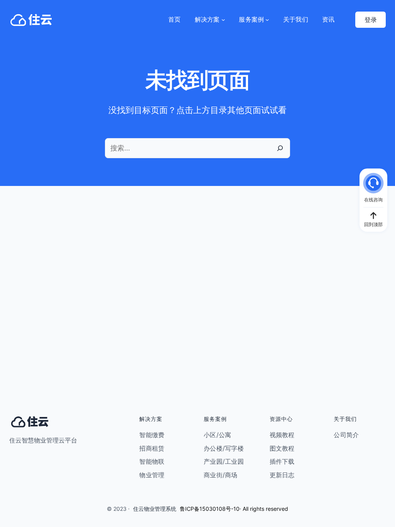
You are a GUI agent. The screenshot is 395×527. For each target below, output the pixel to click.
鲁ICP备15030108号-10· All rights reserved (234, 508)
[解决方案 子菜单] (223, 20)
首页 (174, 19)
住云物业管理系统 (154, 508)
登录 (371, 20)
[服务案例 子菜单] (267, 20)
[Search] (280, 148)
